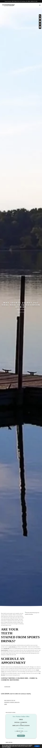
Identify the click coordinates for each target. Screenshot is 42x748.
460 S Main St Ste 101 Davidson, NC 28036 (21, 1)
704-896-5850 (6, 648)
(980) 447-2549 (34, 1)
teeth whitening (12, 646)
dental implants (4, 650)
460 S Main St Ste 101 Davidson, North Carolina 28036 (11, 702)
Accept (37, 746)
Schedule (21, 735)
